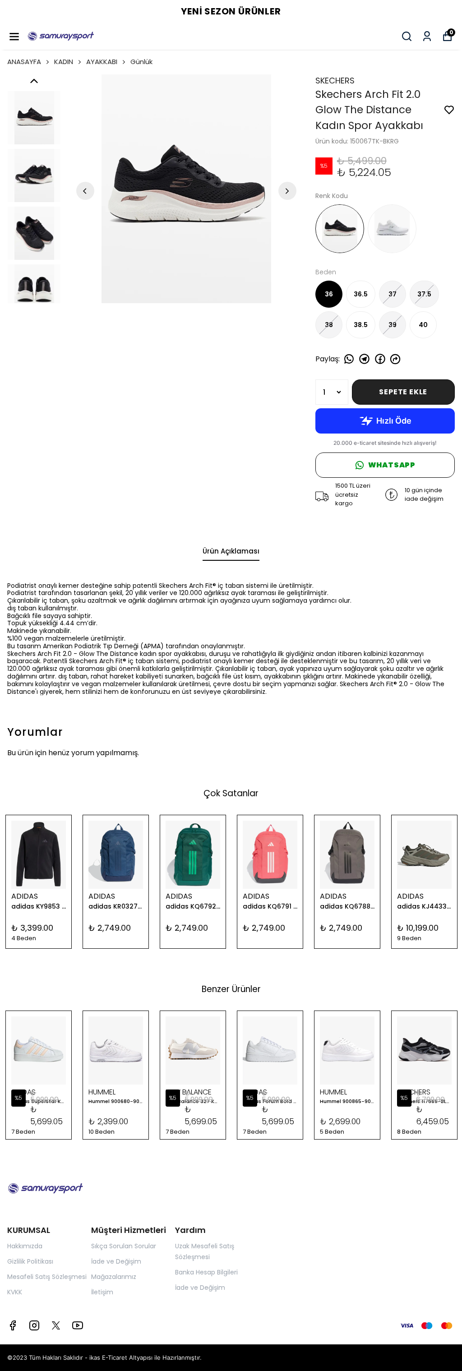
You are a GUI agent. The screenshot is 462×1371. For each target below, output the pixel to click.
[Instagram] (34, 1325)
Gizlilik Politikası (30, 1261)
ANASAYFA (24, 61)
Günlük (141, 61)
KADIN (63, 61)
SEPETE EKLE (403, 392)
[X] (56, 1325)
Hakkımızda (24, 1246)
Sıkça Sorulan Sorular (123, 1246)
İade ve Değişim (116, 1261)
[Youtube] (77, 1325)
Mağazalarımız (113, 1276)
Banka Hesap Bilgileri (206, 1272)
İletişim (102, 1292)
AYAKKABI (101, 61)
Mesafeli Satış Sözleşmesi (47, 1276)
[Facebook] (12, 1325)
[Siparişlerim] (427, 36)
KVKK (14, 1292)
